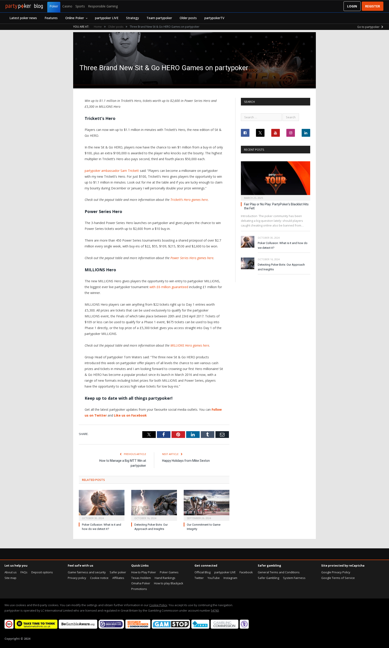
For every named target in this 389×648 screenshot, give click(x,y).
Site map (10, 578)
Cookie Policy (158, 605)
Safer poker (118, 572)
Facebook (246, 572)
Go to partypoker (368, 27)
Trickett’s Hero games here (189, 199)
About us (11, 572)
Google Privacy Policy (335, 572)
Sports (80, 6)
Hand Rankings (165, 578)
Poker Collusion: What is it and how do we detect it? (283, 245)
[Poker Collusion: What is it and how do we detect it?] (101, 505)
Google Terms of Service (338, 578)
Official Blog (202, 572)
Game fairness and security (87, 572)
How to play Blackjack (168, 583)
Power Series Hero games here (191, 258)
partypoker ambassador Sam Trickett (112, 170)
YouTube (214, 578)
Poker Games (169, 572)
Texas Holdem (141, 578)
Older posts (188, 18)
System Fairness (294, 578)
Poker (54, 6)
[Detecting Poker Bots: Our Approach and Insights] (154, 505)
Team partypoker (159, 18)
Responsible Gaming (103, 6)
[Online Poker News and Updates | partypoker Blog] (24, 6)
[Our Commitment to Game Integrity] (206, 505)
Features (51, 18)
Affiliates (118, 578)
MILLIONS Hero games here (189, 345)
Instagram (230, 578)
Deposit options (42, 572)
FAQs (23, 572)
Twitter (199, 578)
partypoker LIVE (106, 18)
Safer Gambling (268, 578)
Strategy (132, 18)
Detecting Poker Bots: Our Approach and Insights (281, 267)
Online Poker (74, 18)
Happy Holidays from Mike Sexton (186, 460)
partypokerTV (214, 18)
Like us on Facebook (130, 415)
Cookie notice (99, 578)
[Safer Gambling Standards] (244, 628)
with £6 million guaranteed (168, 287)
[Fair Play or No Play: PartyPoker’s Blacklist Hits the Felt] (275, 179)
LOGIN (352, 6)
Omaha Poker (140, 583)
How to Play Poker (143, 572)
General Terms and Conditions (279, 572)
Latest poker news (23, 18)
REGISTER (372, 6)
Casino (67, 6)
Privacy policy (77, 578)
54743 (215, 610)
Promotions (139, 589)
